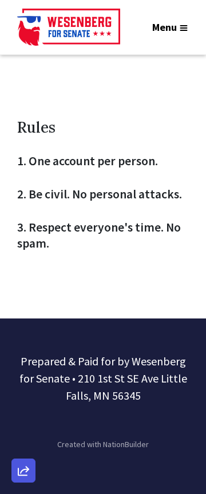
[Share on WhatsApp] (23, 443)
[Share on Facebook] (23, 411)
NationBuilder (126, 444)
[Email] (23, 345)
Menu (164, 27)
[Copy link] (23, 313)
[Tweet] (23, 378)
